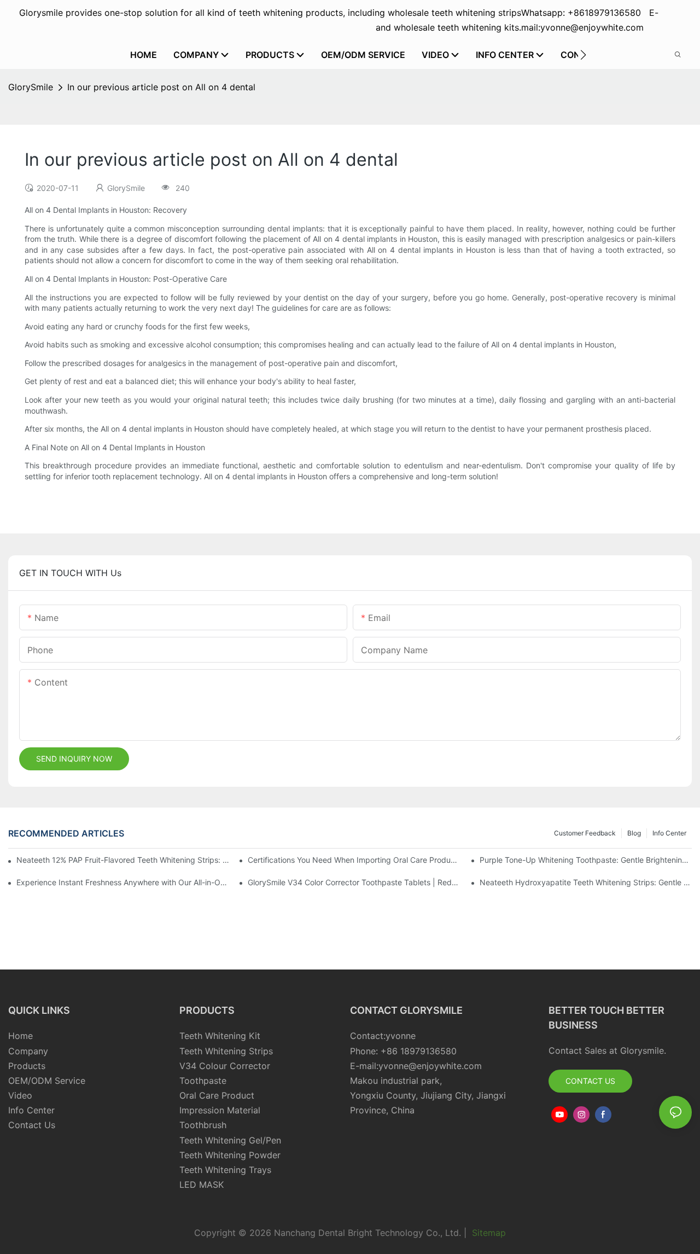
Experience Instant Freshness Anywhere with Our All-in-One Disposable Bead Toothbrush (122, 882)
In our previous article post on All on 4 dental (161, 87)
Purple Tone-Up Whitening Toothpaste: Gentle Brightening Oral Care (586, 859)
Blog (634, 833)
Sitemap (487, 1232)
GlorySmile (30, 87)
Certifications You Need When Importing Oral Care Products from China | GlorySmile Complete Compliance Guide (354, 859)
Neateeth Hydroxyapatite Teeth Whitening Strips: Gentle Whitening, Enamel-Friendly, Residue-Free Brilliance (586, 882)
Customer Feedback (585, 833)
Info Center (669, 833)
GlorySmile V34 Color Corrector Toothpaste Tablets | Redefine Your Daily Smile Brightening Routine (354, 882)
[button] (583, 55)
